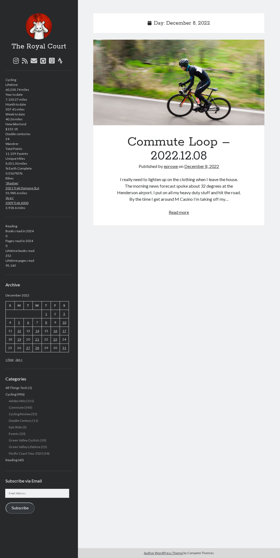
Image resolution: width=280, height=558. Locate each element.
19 (19, 339)
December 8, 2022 (201, 166)
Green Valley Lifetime (24, 447)
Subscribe (20, 508)
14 (37, 331)
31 (64, 348)
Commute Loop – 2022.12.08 (178, 82)
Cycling (10, 394)
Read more (179, 212)
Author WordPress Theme (163, 553)
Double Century (20, 421)
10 (64, 322)
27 (28, 348)
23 (55, 339)
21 (37, 339)
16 (55, 331)
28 (37, 348)
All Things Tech (16, 388)
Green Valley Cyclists (24, 440)
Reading (11, 460)
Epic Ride (15, 427)
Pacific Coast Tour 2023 (26, 453)
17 (64, 331)
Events (14, 434)
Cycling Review (20, 414)
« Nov (9, 360)
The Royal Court (38, 46)
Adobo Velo (17, 401)
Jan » (18, 360)
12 (19, 331)
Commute (16, 407)
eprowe (171, 166)
